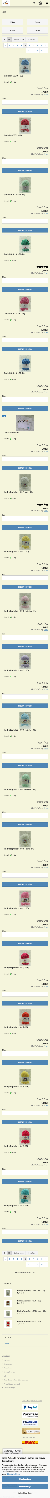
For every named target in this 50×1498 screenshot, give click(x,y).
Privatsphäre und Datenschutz (12, 1384)
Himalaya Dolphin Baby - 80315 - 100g (16, 1205)
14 (41, 50)
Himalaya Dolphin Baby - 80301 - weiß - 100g (18, 492)
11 (28, 50)
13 (37, 50)
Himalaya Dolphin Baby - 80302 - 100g (16, 551)
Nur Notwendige (25, 1486)
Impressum (7, 1360)
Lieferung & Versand (9, 1372)
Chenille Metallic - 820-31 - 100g (14, 313)
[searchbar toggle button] (34, 3)
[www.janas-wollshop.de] (5, 3)
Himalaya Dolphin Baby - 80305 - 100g (16, 670)
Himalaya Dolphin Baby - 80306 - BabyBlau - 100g (20, 729)
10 (45, 45)
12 (32, 50)
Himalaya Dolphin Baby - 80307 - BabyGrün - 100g (20, 789)
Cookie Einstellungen (9, 1387)
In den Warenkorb (25, 111)
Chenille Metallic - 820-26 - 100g (14, 254)
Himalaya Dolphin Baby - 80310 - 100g (16, 967)
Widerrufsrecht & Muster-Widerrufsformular (16, 1380)
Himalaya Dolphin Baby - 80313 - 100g (16, 1086)
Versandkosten (8, 1368)
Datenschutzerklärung (13, 1474)
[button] (4, 39)
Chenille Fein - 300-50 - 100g (13, 75)
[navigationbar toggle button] (47, 3)
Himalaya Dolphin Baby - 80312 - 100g (16, 1027)
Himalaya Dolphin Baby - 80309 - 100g (16, 908)
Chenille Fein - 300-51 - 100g (13, 135)
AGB (5, 1376)
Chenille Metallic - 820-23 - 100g (14, 194)
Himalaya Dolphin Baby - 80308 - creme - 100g (19, 848)
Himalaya (6, 1343)
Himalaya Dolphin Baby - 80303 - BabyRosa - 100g (20, 611)
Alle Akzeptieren (25, 1479)
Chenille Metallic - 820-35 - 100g (14, 373)
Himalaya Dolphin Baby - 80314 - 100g (16, 1146)
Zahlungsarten (8, 1364)
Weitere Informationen (25, 1493)
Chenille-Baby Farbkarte (11, 432)
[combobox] (19, 39)
